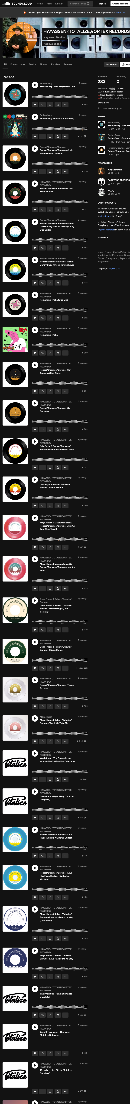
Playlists (55, 64)
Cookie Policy (119, 252)
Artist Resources (114, 255)
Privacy (108, 252)
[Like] (35, 104)
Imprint (101, 255)
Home (40, 3)
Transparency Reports (116, 258)
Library (58, 3)
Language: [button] (109, 268)
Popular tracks (17, 64)
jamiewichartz (107, 229)
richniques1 (105, 216)
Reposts (68, 64)
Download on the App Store (107, 244)
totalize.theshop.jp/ (111, 108)
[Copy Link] (58, 104)
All (5, 64)
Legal (100, 252)
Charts (101, 258)
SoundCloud (17, 3)
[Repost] (42, 104)
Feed (49, 3)
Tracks (32, 64)
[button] (35, 85)
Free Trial (120, 12)
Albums (43, 64)
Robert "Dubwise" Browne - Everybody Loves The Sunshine (113, 210)
